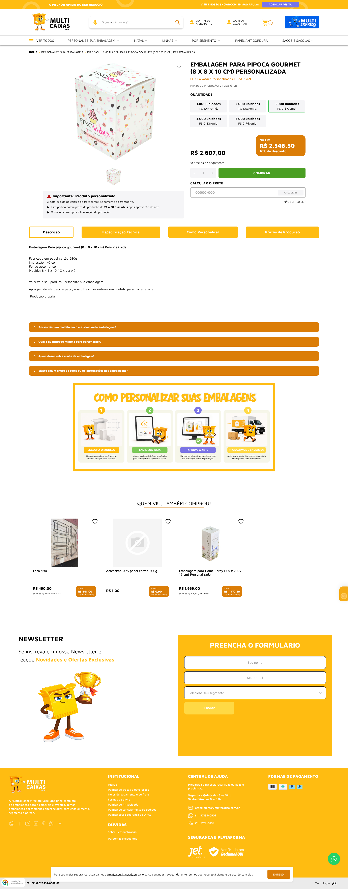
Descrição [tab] (51, 232)
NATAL (139, 40)
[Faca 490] (64, 543)
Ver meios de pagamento (207, 162)
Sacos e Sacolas (296, 40)
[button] (174, 327)
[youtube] (60, 823)
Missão (112, 784)
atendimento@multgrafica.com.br (217, 807)
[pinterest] (44, 823)
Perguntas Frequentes (122, 838)
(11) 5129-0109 (204, 823)
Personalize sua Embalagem (92, 40)
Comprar (261, 173)
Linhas (168, 40)
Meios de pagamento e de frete (128, 794)
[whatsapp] (52, 823)
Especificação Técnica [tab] (121, 232)
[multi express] (302, 22)
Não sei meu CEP (295, 201)
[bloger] (11, 823)
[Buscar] (177, 22)
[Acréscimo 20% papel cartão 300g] (137, 543)
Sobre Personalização (122, 832)
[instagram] (27, 823)
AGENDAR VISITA (280, 4)
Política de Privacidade (123, 804)
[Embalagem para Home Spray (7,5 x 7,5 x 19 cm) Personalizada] (210, 543)
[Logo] (56, 22)
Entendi (278, 874)
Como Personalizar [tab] (203, 232)
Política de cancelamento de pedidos (132, 809)
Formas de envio (119, 799)
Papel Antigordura (251, 40)
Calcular (290, 192)
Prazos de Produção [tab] (282, 232)
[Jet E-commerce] (196, 852)
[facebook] (19, 823)
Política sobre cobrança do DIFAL (129, 814)
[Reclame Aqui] (227, 852)
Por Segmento (204, 40)
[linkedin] (35, 823)
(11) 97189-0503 (205, 815)
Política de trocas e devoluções (128, 789)
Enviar (209, 708)
